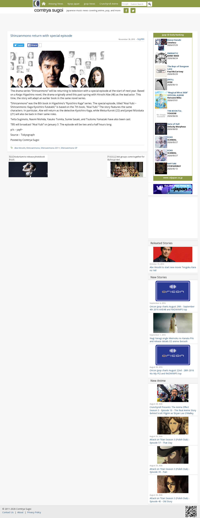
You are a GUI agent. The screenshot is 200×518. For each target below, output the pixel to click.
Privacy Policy (34, 512)
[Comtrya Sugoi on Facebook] (126, 10)
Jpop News (89, 3)
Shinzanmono (33, 147)
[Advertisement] (99, 22)
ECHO (170, 137)
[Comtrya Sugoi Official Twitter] (132, 10)
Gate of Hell (173, 124)
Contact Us (8, 512)
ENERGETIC (172, 53)
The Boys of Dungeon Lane (178, 67)
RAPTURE (171, 163)
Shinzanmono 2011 (50, 147)
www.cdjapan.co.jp (172, 177)
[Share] (29, 45)
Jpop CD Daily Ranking (173, 34)
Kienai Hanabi (174, 40)
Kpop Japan (74, 3)
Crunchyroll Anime (109, 3)
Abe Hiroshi (19, 147)
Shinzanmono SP (69, 147)
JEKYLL (170, 79)
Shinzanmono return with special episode (41, 35)
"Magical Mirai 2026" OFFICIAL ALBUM (177, 93)
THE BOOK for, (174, 111)
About (20, 512)
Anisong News (55, 3)
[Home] (43, 3)
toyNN (141, 39)
